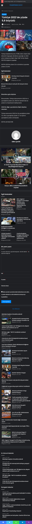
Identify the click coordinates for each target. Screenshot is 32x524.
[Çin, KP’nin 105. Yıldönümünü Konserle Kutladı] (6, 415)
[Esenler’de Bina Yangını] (6, 375)
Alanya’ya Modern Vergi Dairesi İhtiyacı (19, 391)
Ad (2, 273)
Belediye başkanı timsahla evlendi (12, 314)
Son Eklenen (16, 309)
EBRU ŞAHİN (7, 24)
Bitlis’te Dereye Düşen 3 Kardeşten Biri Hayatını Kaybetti (19, 434)
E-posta (3, 279)
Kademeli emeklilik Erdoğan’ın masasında (8, 227)
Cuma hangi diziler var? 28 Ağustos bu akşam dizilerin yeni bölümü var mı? (15, 327)
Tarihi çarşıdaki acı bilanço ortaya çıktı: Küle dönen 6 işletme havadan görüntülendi (8, 210)
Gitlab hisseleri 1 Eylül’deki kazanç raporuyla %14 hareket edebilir (8, 236)
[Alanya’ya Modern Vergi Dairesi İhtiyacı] (6, 392)
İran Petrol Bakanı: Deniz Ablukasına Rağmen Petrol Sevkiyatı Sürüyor (15, 345)
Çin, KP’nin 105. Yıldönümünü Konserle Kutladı (20, 413)
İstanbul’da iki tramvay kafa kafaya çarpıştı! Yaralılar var (20, 319)
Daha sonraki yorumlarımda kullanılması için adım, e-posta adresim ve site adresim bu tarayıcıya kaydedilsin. (15, 294)
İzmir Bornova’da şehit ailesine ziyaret (19, 406)
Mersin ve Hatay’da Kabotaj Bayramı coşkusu (20, 359)
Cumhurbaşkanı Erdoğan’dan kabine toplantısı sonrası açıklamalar (23, 236)
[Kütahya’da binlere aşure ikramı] (6, 353)
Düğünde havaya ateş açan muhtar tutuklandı (16, 386)
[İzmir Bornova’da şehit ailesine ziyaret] (6, 407)
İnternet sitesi (5, 285)
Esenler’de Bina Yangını (19, 373)
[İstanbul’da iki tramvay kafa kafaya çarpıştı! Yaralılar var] (6, 321)
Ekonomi (11, 11)
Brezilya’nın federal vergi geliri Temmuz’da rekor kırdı (23, 219)
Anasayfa (5, 11)
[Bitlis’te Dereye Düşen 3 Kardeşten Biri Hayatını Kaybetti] (6, 434)
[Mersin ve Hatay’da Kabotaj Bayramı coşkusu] (6, 360)
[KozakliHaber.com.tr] (16, 5)
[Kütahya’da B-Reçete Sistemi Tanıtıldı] (5, 78)
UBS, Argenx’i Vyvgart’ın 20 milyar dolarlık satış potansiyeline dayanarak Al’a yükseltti (23, 203)
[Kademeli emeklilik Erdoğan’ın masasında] (8, 221)
